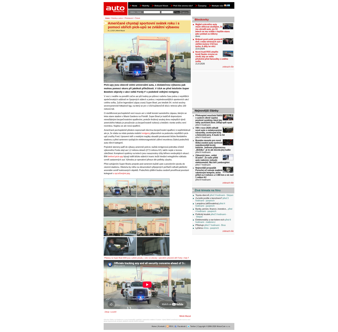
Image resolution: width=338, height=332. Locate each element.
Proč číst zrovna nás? (183, 6)
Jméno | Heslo (135, 12)
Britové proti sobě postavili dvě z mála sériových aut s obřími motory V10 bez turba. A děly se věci (208, 43)
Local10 (113, 312)
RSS (171, 326)
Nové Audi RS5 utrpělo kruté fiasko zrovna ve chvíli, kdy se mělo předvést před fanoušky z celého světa (211, 56)
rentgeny (146, 133)
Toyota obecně (202, 195)
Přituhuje (199, 225)
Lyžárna (199, 228)
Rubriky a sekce (117, 18)
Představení (129, 18)
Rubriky (145, 6)
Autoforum (116, 4)
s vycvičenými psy (121, 173)
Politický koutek (202, 214)
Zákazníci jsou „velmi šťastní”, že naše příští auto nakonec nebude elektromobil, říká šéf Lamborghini (212, 159)
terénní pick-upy (115, 156)
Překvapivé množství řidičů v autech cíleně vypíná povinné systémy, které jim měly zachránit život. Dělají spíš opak (213, 119)
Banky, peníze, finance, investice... (211, 209)
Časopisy (202, 6)
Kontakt (161, 326)
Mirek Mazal (120, 31)
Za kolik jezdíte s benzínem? (208, 198)
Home (134, 6)
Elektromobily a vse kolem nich (209, 220)
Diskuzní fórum (161, 6)
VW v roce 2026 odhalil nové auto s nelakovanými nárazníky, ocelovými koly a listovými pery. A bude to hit (210, 131)
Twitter (193, 326)
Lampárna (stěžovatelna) (207, 203)
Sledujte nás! (218, 6)
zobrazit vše (228, 67)
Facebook (181, 326)
